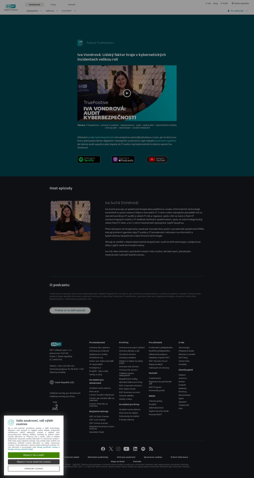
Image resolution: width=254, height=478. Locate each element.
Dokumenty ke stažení (129, 416)
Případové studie (186, 350)
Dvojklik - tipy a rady (98, 371)
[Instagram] (118, 450)
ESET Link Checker (97, 419)
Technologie (184, 347)
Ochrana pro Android (99, 350)
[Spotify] (143, 450)
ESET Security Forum (158, 361)
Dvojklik (152, 404)
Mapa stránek (118, 461)
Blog (216, 3)
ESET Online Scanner (98, 423)
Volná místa (184, 361)
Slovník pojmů (186, 370)
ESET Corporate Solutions (130, 385)
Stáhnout (50, 10)
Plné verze (94, 391)
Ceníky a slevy (95, 374)
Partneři (71, 4)
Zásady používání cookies (47, 447)
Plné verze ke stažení (128, 412)
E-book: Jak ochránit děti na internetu (101, 399)
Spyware (182, 401)
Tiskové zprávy (155, 401)
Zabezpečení (32, 10)
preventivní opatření (165, 140)
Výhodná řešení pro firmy (130, 382)
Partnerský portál (157, 390)
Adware (182, 374)
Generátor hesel (96, 432)
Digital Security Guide (159, 411)
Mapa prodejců (156, 364)
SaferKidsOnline (156, 407)
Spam (181, 398)
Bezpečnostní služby (128, 378)
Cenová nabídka (126, 395)
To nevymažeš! (96, 364)
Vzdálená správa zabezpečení (126, 374)
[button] (127, 93)
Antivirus (183, 378)
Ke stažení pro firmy (129, 405)
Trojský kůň (184, 405)
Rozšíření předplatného (159, 350)
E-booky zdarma (126, 419)
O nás (208, 3)
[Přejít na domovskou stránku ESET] (11, 7)
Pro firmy (123, 343)
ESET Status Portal (127, 388)
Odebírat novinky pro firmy (62, 396)
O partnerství (155, 378)
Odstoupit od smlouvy (159, 367)
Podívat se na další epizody (70, 310)
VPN (180, 408)
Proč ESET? (67, 10)
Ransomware (184, 395)
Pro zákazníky (237, 10)
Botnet (182, 381)
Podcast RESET (155, 414)
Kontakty (183, 364)
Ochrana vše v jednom (99, 347)
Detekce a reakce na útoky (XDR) (131, 362)
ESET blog (183, 357)
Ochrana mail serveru (129, 366)
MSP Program (155, 387)
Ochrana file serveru (128, 369)
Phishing (183, 391)
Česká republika (241, 3)
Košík (225, 3)
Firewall (182, 384)
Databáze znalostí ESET (159, 357)
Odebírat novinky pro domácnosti (65, 393)
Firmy (53, 4)
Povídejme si (95, 367)
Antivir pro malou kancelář (101, 361)
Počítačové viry (96, 357)
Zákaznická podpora (158, 354)
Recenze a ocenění (187, 354)
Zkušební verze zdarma (99, 388)
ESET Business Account (129, 392)
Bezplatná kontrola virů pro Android (101, 427)
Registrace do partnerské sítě (160, 382)
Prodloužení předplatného (161, 347)
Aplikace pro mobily (98, 354)
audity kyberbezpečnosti (101, 137)
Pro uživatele (155, 343)
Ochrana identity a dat (129, 350)
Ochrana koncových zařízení (132, 347)
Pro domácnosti (97, 343)
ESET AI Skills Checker (99, 416)
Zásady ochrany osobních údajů (20, 449)
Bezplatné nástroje (98, 412)
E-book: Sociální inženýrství (101, 394)
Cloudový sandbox (127, 357)
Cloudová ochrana (127, 354)
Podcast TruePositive (99, 43)
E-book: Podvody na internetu (98, 404)
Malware (183, 388)
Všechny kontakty (58, 372)
